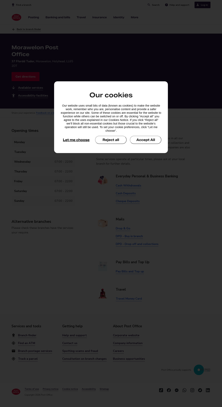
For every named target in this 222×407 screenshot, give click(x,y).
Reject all (111, 140)
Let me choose (76, 140)
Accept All (145, 140)
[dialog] (111, 117)
